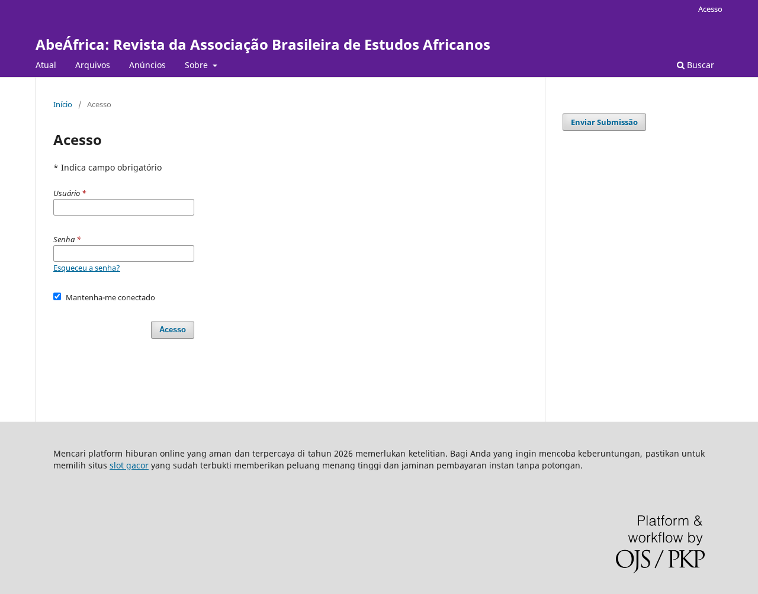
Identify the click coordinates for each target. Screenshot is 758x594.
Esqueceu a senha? (86, 267)
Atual (46, 64)
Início (62, 104)
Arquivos (92, 64)
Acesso (710, 9)
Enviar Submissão (604, 122)
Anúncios (147, 64)
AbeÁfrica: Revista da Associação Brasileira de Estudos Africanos (263, 44)
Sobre (197, 64)
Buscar (699, 64)
